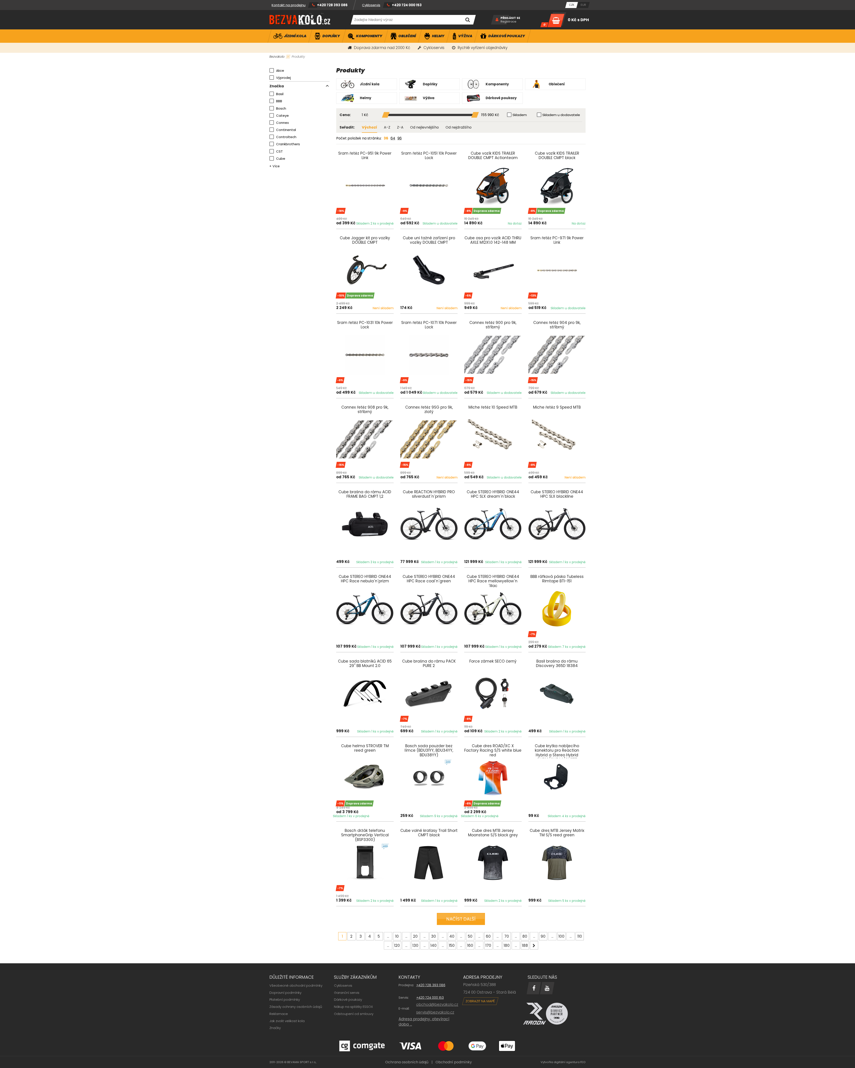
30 (433, 936)
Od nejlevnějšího (424, 127)
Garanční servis (346, 992)
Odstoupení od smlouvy (353, 1013)
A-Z (387, 127)
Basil (279, 94)
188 (525, 945)
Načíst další (461, 919)
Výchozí (369, 127)
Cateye (282, 115)
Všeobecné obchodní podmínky (295, 985)
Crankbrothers (288, 144)
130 (415, 945)
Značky (275, 1027)
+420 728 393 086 (332, 5)
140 (433, 945)
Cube (280, 158)
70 (506, 936)
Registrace (508, 21)
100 (561, 936)
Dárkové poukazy (348, 999)
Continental (286, 129)
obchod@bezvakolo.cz (437, 1004)
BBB (279, 101)
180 (507, 945)
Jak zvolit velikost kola (287, 1021)
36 (386, 138)
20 (415, 936)
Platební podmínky (284, 999)
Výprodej (283, 77)
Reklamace (278, 1013)
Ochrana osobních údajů (406, 1062)
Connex (282, 122)
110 (579, 936)
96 (399, 138)
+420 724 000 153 (407, 5)
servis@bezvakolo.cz (435, 1012)
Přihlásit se (510, 18)
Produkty (298, 56)
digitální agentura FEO (570, 1062)
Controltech (286, 137)
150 (452, 945)
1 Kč (365, 115)
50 (470, 936)
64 (393, 138)
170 (488, 945)
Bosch (281, 108)
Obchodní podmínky (454, 1062)
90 (543, 936)
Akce (280, 70)
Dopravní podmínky (285, 992)
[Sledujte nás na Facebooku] (534, 988)
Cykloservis (371, 5)
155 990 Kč (490, 115)
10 (397, 936)
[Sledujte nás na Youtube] (547, 988)
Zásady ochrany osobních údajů (295, 1006)
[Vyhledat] (467, 20)
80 (524, 936)
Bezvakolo (277, 56)
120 (397, 945)
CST (279, 151)
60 (488, 936)
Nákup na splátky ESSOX (353, 1006)
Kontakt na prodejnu (288, 5)
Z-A (400, 127)
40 (451, 936)
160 (470, 945)
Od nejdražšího (459, 127)
